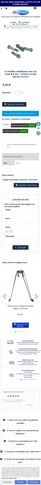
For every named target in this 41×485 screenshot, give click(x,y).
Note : (8, 227)
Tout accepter (34, 482)
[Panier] (38, 128)
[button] (15, 331)
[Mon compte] (38, 124)
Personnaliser (7, 482)
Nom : (8, 218)
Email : (8, 210)
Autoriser (31, 125)
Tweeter (6, 124)
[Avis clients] (38, 133)
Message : (10, 236)
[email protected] (29, 379)
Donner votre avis (28, 185)
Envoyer (22, 247)
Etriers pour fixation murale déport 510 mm (20, 307)
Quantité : (6, 93)
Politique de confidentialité (9, 478)
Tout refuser (20, 482)
